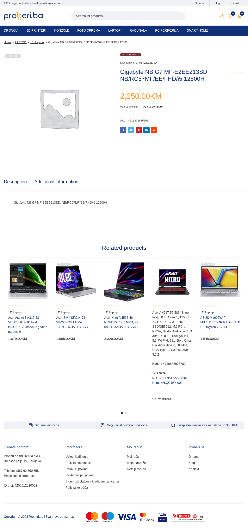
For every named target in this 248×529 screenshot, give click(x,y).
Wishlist (233, 13)
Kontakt (234, 3)
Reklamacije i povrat (79, 475)
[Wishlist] (129, 106)
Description (15, 181)
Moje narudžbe (137, 462)
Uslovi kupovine (76, 469)
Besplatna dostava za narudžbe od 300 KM (207, 425)
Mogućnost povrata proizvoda (127, 425)
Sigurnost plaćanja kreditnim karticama (92, 481)
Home (7, 42)
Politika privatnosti (78, 462)
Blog (217, 3)
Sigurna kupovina (47, 425)
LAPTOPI (21, 42)
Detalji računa (136, 469)
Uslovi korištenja (76, 456)
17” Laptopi (37, 42)
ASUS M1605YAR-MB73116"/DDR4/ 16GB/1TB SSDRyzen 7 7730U (220, 322)
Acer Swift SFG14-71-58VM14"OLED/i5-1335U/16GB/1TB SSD (72, 322)
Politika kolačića (76, 487)
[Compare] (153, 106)
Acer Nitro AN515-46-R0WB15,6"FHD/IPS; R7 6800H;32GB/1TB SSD (121, 322)
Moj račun (133, 456)
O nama (200, 3)
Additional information (56, 181)
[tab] (15, 182)
